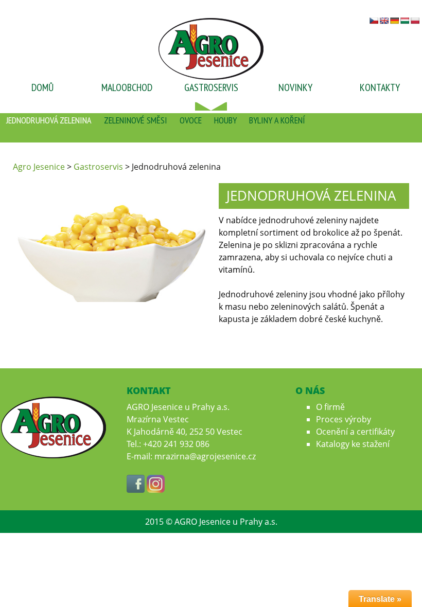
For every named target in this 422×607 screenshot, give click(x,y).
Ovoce (191, 120)
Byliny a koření (277, 120)
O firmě (330, 407)
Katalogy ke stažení (353, 444)
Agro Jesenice (39, 166)
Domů (42, 87)
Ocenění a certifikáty (355, 431)
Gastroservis (211, 87)
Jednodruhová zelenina (49, 120)
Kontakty (380, 87)
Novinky (295, 87)
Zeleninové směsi (135, 120)
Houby (225, 120)
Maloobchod (126, 87)
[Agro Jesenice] (211, 47)
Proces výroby (343, 419)
